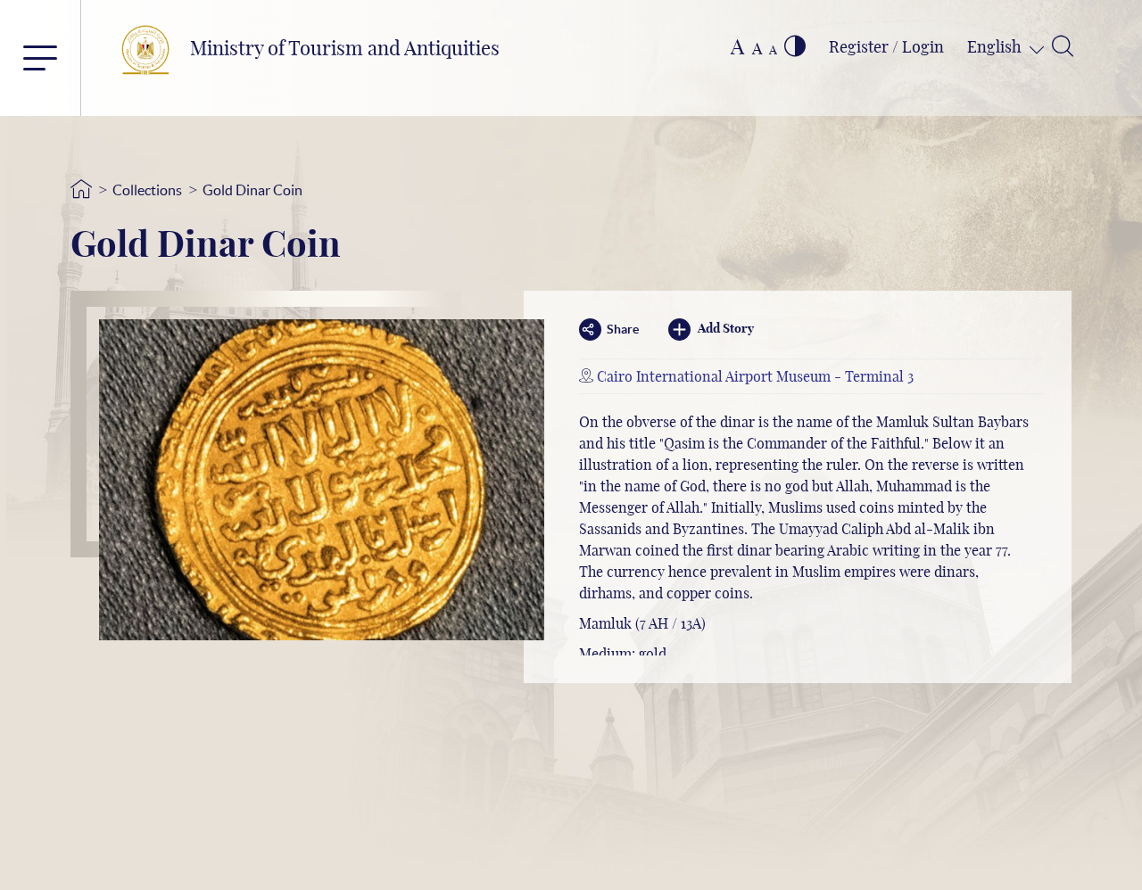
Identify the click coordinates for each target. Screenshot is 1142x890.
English (996, 48)
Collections (147, 190)
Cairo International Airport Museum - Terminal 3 (755, 377)
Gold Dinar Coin (252, 190)
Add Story (726, 329)
